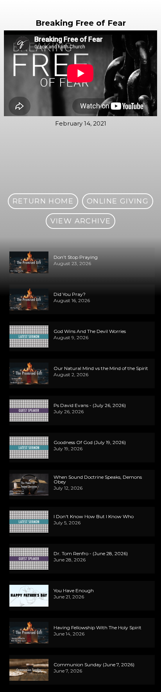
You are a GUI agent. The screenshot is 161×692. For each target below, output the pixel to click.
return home (43, 201)
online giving (117, 201)
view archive (80, 221)
